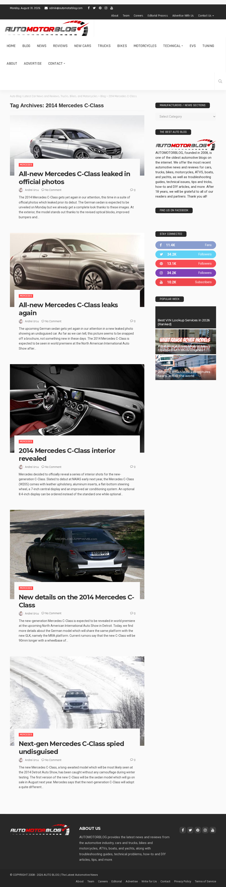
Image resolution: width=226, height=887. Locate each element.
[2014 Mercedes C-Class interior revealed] (77, 408)
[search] (220, 81)
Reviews (60, 45)
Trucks (104, 45)
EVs (193, 45)
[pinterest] (185, 263)
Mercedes (26, 164)
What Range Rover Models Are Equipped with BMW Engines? (181, 348)
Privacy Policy (182, 881)
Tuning (208, 45)
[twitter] (185, 254)
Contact (55, 63)
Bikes (122, 45)
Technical (172, 45)
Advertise (33, 63)
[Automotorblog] (46, 28)
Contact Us (204, 16)
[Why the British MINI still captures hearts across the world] (185, 367)
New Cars (82, 45)
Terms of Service (205, 881)
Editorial (116, 881)
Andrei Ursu (32, 190)
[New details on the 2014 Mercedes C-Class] (77, 554)
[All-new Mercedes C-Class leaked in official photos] (77, 145)
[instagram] (185, 273)
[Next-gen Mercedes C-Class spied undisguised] (77, 701)
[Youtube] (185, 282)
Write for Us (149, 881)
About (114, 16)
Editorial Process (158, 16)
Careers (138, 16)
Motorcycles (145, 45)
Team (126, 16)
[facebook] (185, 245)
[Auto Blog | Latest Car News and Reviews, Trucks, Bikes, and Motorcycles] (40, 829)
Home (11, 45)
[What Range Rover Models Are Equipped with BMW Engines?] (185, 341)
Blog (26, 45)
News (41, 45)
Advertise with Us (183, 16)
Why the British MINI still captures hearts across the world (184, 374)
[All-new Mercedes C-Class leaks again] (77, 270)
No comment (53, 190)
